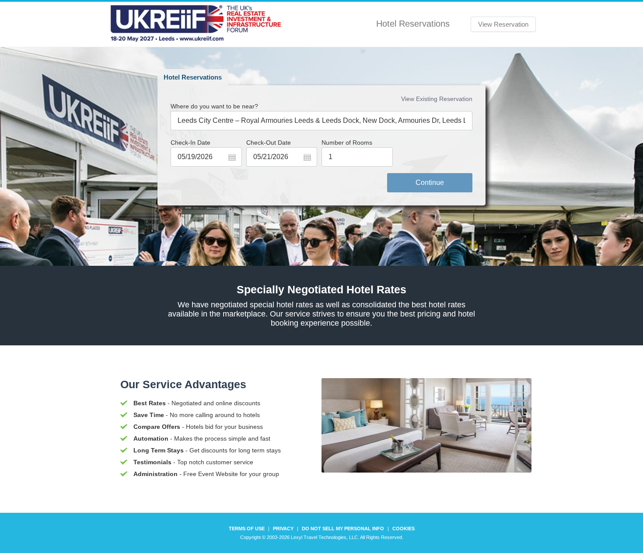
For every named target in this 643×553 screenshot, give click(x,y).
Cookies (403, 528)
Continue (430, 182)
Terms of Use (247, 528)
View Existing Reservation (436, 98)
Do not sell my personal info (343, 528)
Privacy (283, 528)
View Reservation (503, 24)
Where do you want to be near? (214, 106)
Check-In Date (190, 142)
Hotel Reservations (193, 77)
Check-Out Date (268, 142)
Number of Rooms (347, 142)
